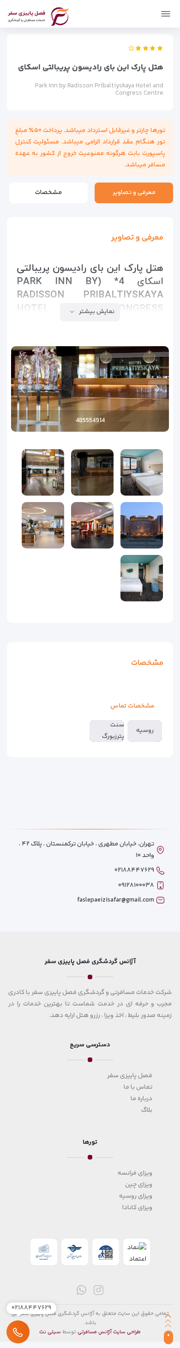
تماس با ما (138, 1087)
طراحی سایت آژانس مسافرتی (109, 1332)
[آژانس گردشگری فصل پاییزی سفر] (38, 15)
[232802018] (141, 525)
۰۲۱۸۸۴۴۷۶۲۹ (134, 870)
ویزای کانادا (137, 1208)
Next (22, 389)
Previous (157, 389)
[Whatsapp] (81, 1290)
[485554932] (141, 578)
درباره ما (141, 1099)
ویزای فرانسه (135, 1173)
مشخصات (48, 193)
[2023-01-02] (92, 525)
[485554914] (92, 472)
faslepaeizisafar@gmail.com (115, 900)
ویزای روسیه (135, 1196)
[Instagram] (98, 1290)
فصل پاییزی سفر (129, 1076)
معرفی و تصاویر (134, 193)
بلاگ (146, 1110)
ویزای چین (138, 1185)
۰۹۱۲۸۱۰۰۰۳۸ (136, 885)
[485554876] (43, 472)
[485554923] (141, 472)
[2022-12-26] (43, 525)
